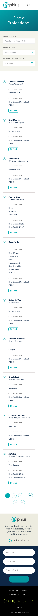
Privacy (19, 607)
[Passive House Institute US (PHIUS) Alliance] (19, 540)
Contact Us (15, 594)
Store (26, 594)
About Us (13, 590)
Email (15, 111)
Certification (9, 36)
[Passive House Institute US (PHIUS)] (19, 519)
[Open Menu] (33, 5)
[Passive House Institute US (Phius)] (11, 5)
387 (31, 496)
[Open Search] (28, 5)
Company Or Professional (15, 59)
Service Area (9, 47)
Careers (25, 590)
